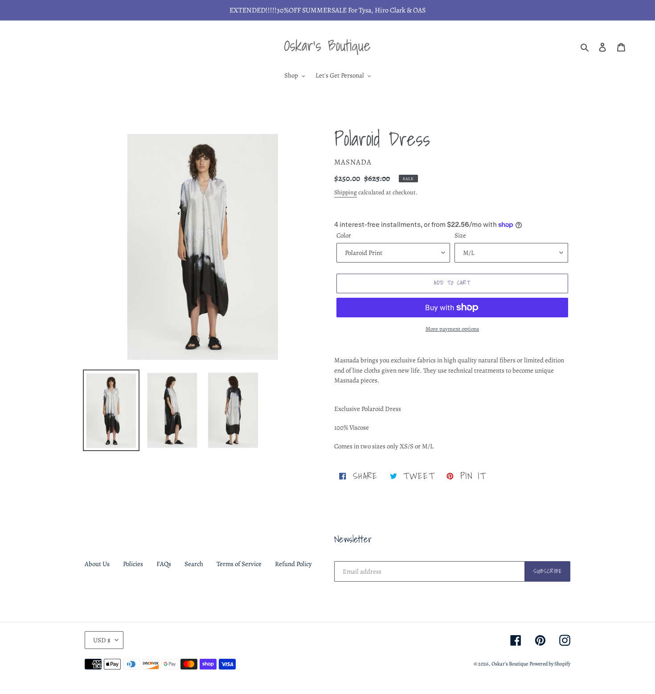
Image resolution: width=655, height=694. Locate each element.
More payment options (452, 329)
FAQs (163, 563)
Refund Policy (293, 563)
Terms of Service (239, 563)
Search (193, 563)
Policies (133, 563)
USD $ (102, 640)
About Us (97, 563)
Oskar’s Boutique (509, 663)
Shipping (345, 192)
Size (460, 235)
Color (343, 235)
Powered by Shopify (549, 663)
